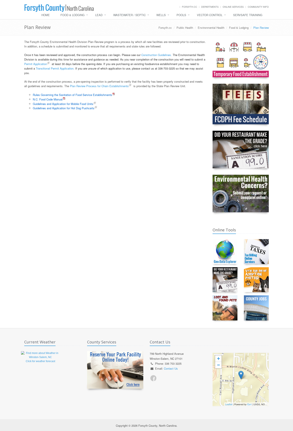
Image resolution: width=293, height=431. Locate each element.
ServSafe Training (247, 15)
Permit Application (35, 64)
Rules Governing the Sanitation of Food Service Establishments (72, 95)
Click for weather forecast (40, 361)
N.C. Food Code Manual (48, 99)
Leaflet (228, 404)
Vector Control (209, 15)
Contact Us (171, 368)
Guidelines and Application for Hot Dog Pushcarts (63, 108)
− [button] (218, 365)
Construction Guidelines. (156, 55)
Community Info (258, 6)
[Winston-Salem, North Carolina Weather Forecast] (40, 355)
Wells (161, 15)
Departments (210, 6)
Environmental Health (211, 28)
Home (45, 15)
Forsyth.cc (189, 6)
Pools (181, 15)
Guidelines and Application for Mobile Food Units (63, 104)
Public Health (185, 28)
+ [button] (218, 358)
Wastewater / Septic (129, 15)
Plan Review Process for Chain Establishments (99, 86)
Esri (249, 404)
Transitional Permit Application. (55, 68)
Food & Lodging (72, 15)
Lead (99, 15)
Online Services (233, 6)
